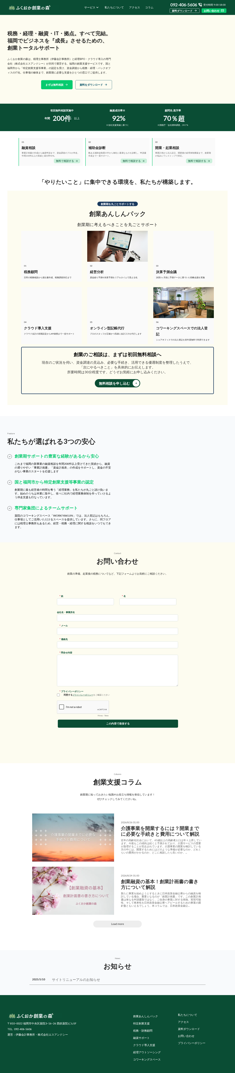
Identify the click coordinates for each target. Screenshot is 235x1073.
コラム (149, 7)
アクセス (134, 7)
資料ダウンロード (182, 10)
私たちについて (114, 7)
